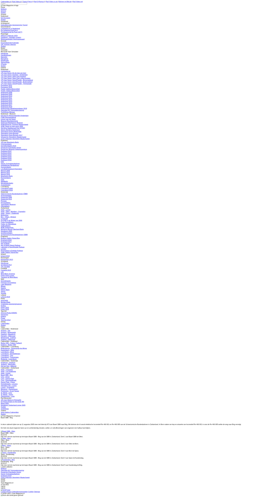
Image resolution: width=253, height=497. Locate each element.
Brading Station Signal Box (10, 238)
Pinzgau (4, 201)
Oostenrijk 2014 (6, 199)
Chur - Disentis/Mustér (8, 380)
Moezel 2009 (5, 171)
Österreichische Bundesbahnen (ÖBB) (14, 194)
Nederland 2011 (6, 98)
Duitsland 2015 (6, 155)
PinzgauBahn (5, 203)
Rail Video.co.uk (52, 1)
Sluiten (3, 12)
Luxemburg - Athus (7, 352)
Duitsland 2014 (6, 153)
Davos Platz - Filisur (8, 382)
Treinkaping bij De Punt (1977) (11, 32)
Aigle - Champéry (7, 370)
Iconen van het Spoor (8, 119)
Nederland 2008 (6, 92)
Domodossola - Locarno (9, 384)
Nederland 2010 (6, 96)
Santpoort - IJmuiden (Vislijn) (11, 37)
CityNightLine (5, 71)
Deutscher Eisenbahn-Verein (11, 147)
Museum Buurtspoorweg (9, 121)
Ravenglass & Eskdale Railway (12, 251)
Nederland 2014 (6, 101)
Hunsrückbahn (6, 167)
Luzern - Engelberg (7, 387)
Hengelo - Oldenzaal (8, 336)
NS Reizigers (5, 18)
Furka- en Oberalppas (8, 224)
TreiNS (3, 407)
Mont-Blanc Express (8, 274)
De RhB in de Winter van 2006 (11, 220)
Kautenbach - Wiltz (7, 350)
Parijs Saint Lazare (7, 275)
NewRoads (5, 60)
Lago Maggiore (6, 284)
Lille (2, 272)
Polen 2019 (5, 309)
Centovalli (4, 219)
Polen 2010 (5, 307)
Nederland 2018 (6, 107)
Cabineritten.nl (6, 1)
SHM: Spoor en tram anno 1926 (12, 126)
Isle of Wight (5, 243)
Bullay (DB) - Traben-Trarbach (11, 343)
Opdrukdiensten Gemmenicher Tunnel (14, 25)
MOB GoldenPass (7, 227)
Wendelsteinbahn (7, 183)
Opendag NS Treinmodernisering (12, 110)
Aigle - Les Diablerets (8, 371)
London (3, 249)
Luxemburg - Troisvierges (10, 357)
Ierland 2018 (5, 256)
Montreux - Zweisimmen (9, 389)
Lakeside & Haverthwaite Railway (13, 247)
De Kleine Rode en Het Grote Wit (12, 402)
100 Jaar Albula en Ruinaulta (11, 400)
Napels (3, 288)
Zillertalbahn (5, 206)
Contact (3, 492)
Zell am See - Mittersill (8, 366)
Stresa (3, 291)
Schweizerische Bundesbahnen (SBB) (14, 235)
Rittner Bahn (5, 290)
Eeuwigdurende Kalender (10, 43)
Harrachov (4, 314)
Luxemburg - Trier (7, 355)
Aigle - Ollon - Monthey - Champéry (13, 211)
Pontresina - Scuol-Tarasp (10, 391)
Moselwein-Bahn (7, 176)
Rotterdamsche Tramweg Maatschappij (14, 124)
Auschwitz (4, 300)
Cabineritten (5, 323)
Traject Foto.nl (28, 1)
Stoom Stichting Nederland (10, 130)
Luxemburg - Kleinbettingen (10, 354)
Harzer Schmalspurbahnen (10, 163)
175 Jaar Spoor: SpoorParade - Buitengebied (16, 82)
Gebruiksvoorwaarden (20, 492)
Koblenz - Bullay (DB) (8, 345)
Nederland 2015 (6, 103)
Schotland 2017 (6, 265)
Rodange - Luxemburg (9, 359)
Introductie (4, 53)
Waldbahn (4, 181)
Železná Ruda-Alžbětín (9, 313)
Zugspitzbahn (5, 185)
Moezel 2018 (5, 174)
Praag (3, 318)
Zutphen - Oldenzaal (8, 339)
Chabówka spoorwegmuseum (11, 304)
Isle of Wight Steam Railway (10, 245)
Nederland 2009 (6, 94)
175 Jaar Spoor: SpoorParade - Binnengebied (17, 80)
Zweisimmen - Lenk (8, 396)
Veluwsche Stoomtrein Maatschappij (13, 137)
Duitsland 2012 (6, 151)
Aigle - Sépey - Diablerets (10, 213)
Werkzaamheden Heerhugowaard (13, 39)
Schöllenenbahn (6, 233)
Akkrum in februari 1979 (9, 36)
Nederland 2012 (6, 99)
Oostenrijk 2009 (6, 197)
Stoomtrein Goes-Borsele (9, 133)
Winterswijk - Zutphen (8, 338)
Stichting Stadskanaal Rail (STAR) (13, 128)
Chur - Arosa (5, 377)
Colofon (31, 492)
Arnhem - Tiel (5, 330)
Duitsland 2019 (6, 160)
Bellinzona (4, 215)
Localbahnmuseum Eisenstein (11, 169)
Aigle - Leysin (5, 210)
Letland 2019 (5, 297)
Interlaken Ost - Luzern (9, 386)
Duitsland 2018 (6, 158)
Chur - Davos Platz (7, 378)
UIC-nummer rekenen (8, 44)
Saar (2, 179)
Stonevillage (5, 62)
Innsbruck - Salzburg (8, 362)
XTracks (4, 64)
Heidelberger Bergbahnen (10, 165)
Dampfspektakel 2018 (8, 146)
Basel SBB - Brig (7, 375)
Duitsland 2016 (6, 156)
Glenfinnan (4, 263)
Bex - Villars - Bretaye (8, 217)
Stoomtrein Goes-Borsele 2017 (11, 135)
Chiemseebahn (6, 144)
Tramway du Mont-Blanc (9, 277)
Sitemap (37, 492)
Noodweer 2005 (6, 231)
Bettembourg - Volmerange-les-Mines (14, 348)
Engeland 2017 (6, 242)
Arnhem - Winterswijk (8, 332)
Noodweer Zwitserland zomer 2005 (13, 405)
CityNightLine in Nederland (10, 28)
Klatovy (3, 316)
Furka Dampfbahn (7, 222)
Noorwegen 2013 (7, 259)
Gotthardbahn (5, 226)
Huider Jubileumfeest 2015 (10, 91)
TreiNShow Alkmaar (8, 112)
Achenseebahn (6, 195)
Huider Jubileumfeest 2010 (10, 89)
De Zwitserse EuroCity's (9, 30)
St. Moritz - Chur (6, 393)
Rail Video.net (78, 1)
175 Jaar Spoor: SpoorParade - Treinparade (16, 83)
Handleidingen (6, 55)
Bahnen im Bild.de (65, 1)
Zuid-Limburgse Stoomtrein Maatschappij (15, 139)
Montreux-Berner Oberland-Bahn (12, 229)
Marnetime (4, 59)
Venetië (3, 293)
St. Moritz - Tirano (7, 394)
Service (3, 11)
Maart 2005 (5, 403)
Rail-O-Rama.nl (39, 1)
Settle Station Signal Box (9, 252)
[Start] (8, 431)
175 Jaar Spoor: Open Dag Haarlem (13, 76)
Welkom (4, 9)
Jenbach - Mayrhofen (8, 364)
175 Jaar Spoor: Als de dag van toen (13, 73)
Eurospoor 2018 (6, 87)
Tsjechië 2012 (6, 320)
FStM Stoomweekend (8, 117)
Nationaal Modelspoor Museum (12, 123)
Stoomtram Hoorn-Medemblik (11, 131)
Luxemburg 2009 (7, 188)
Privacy (9, 492)
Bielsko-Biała (5, 302)
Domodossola (6, 281)
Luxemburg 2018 (7, 190)
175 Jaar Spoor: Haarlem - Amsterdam (14, 75)
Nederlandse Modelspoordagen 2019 (14, 108)
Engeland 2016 (6, 240)
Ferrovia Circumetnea (8, 282)
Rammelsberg (6, 178)
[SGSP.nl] (5, 490)
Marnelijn (4, 57)
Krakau (3, 306)
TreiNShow (5, 409)
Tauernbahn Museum (8, 204)
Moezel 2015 (5, 172)
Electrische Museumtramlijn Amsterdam (14, 115)
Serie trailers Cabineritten (10, 412)
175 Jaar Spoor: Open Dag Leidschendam (15, 78)
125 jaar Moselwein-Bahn (10, 142)
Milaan (3, 286)
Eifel (2, 162)
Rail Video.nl (16, 1)
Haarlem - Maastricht (8, 334)
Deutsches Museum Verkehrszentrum (14, 149)
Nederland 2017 (6, 105)
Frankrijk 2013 (6, 270)
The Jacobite (5, 267)
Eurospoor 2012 (6, 85)
